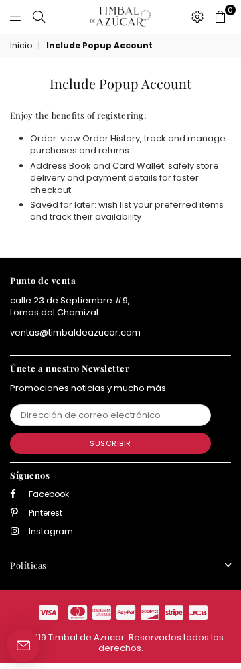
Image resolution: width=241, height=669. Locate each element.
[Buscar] (39, 17)
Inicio (21, 45)
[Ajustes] (197, 17)
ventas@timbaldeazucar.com (75, 332)
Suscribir (110, 443)
